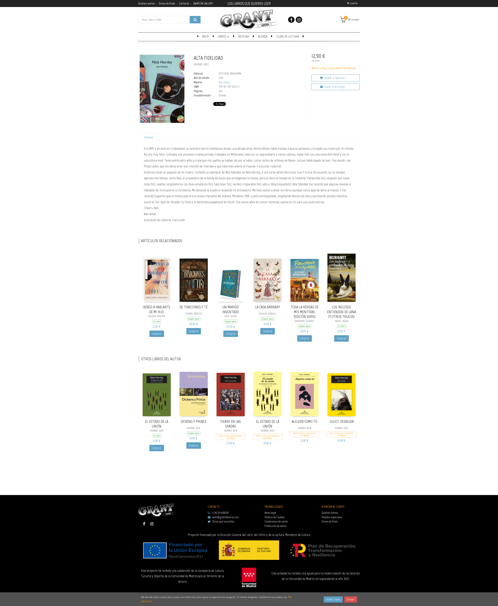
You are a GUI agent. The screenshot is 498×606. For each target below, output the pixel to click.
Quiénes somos (146, 3)
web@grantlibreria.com (225, 517)
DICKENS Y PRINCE (193, 421)
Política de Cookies (275, 517)
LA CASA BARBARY (267, 307)
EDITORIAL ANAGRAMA (230, 73)
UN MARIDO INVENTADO (230, 309)
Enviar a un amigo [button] (334, 87)
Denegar (350, 599)
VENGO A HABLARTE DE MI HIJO (156, 309)
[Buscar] (195, 19)
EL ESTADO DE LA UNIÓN (156, 424)
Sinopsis (148, 137)
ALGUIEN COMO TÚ (304, 421)
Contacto (184, 3)
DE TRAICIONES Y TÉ (194, 307)
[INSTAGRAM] (299, 20)
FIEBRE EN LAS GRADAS (230, 424)
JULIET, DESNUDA (341, 421)
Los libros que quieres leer (249, 3)
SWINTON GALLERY (203, 3)
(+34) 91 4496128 (220, 513)
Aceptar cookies (333, 599)
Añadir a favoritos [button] (334, 78)
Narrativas (224, 82)
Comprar (157, 334)
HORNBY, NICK (201, 64)
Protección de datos (275, 526)
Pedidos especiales (332, 517)
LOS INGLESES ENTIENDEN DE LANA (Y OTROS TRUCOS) (341, 312)
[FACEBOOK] (291, 20)
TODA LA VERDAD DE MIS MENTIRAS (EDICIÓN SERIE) (304, 312)
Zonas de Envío (167, 3)
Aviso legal (270, 513)
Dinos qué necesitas (223, 521)
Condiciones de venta (276, 521)
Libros (222, 36)
